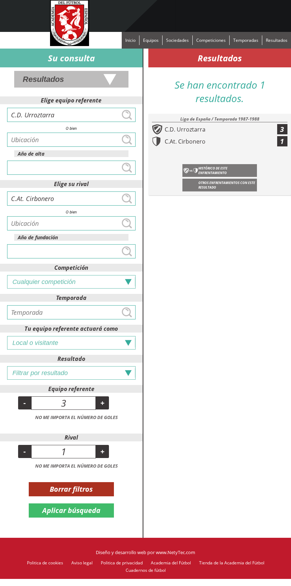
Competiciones (211, 40)
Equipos (151, 40)
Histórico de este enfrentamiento (212, 170)
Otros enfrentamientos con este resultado (226, 185)
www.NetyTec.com (175, 552)
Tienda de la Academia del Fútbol (231, 563)
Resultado (71, 359)
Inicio (130, 40)
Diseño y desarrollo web (121, 552)
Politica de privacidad (122, 563)
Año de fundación (38, 237)
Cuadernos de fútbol (146, 570)
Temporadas (245, 40)
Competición (71, 268)
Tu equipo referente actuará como (71, 329)
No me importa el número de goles (76, 417)
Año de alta (31, 153)
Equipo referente (71, 389)
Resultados (276, 40)
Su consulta (71, 58)
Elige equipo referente (71, 100)
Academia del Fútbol (171, 563)
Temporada (71, 298)
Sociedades (177, 40)
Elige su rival (71, 184)
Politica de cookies (45, 563)
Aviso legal (82, 563)
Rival (71, 437)
